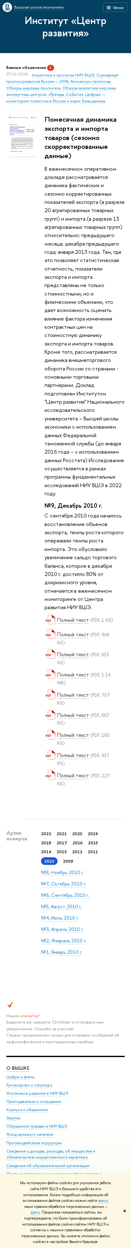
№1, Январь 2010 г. (61, 952)
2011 (93, 851)
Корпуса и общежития (27, 1109)
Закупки (13, 1118)
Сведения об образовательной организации (47, 1165)
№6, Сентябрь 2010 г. (65, 895)
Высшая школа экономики (39, 7)
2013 (62, 851)
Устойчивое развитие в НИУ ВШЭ (37, 1093)
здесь (102, 1200)
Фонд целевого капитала (29, 1134)
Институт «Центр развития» (66, 26)
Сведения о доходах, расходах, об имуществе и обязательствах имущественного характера (50, 1154)
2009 (68, 861)
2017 (62, 843)
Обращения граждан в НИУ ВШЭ (36, 1126)
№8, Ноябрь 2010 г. (62, 872)
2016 (77, 843)
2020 (77, 833)
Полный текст (73, 619)
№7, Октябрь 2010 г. (63, 883)
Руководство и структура (29, 1085)
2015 (93, 843)
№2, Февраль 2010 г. (63, 940)
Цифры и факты (20, 1077)
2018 (46, 843)
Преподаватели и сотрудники (33, 1101)
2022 (46, 833)
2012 (77, 851)
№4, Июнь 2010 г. (60, 918)
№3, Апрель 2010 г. (62, 929)
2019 (93, 833)
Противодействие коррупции (34, 1143)
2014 (46, 851)
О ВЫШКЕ (17, 1068)
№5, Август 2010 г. (61, 906)
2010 (49, 861)
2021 (62, 833)
